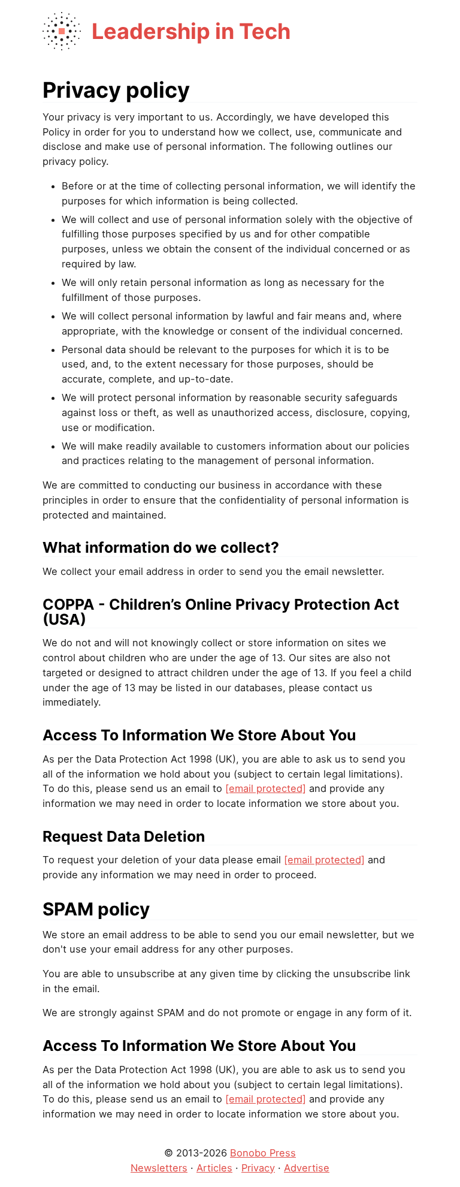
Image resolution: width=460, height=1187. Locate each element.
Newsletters (159, 1168)
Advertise (306, 1168)
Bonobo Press (263, 1153)
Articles (214, 1168)
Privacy (258, 1168)
